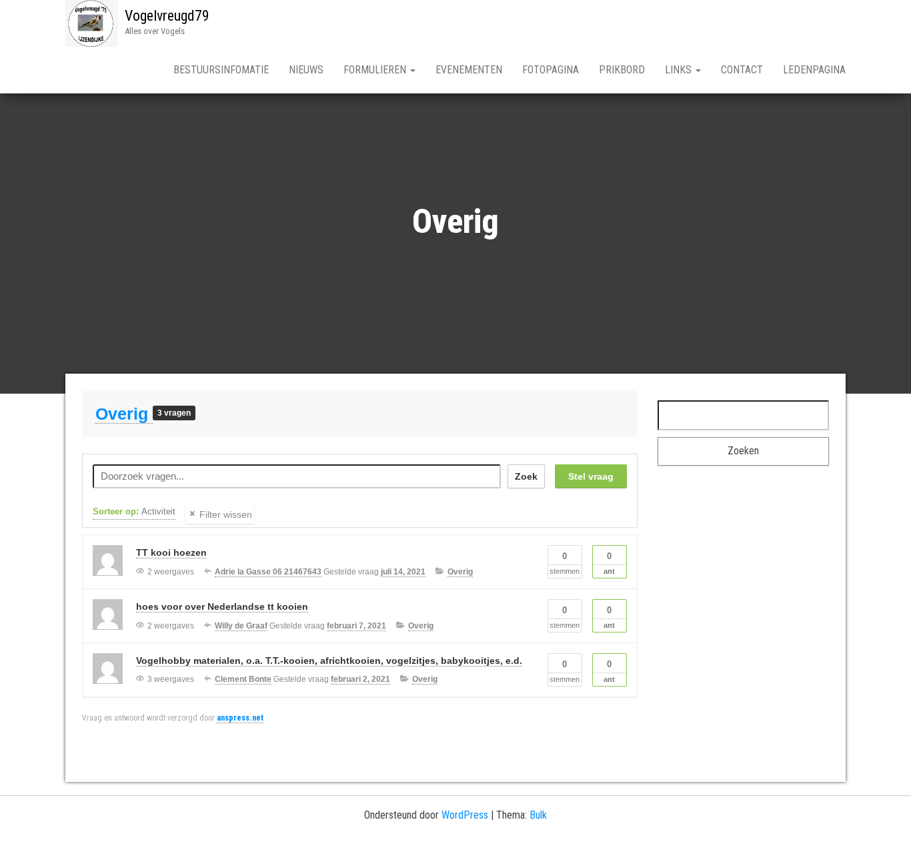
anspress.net (240, 718)
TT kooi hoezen (171, 552)
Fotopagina (550, 69)
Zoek (526, 476)
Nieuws (306, 69)
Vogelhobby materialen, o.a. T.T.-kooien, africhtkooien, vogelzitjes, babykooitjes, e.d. (329, 660)
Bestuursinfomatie (221, 69)
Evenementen (468, 69)
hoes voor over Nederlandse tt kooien (222, 606)
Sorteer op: (134, 511)
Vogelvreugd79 (167, 15)
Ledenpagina (814, 69)
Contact (742, 69)
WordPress (464, 815)
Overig (124, 413)
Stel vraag (591, 476)
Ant (609, 563)
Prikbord (622, 69)
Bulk (538, 815)
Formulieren (376, 69)
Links (679, 69)
